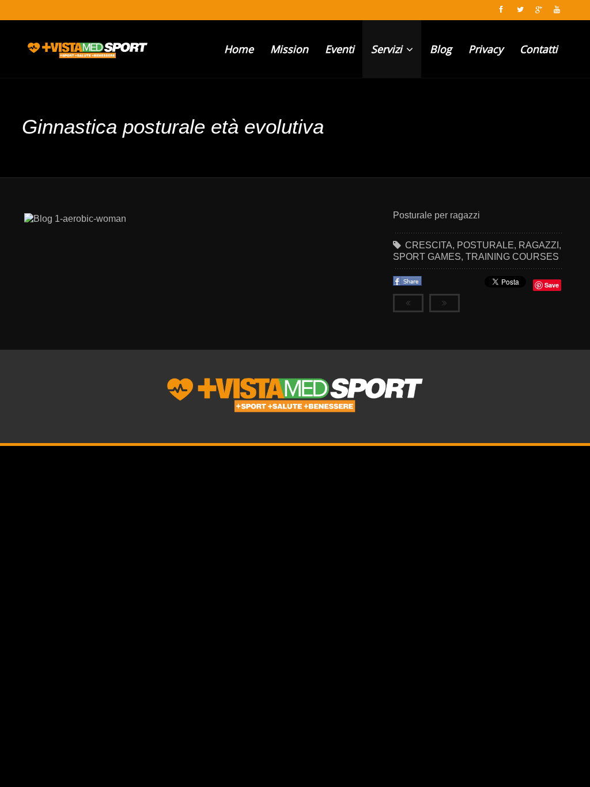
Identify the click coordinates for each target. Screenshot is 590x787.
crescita (428, 245)
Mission (289, 49)
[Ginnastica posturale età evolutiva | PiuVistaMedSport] (87, 49)
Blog (441, 49)
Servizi (388, 49)
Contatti (539, 49)
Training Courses (512, 257)
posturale (485, 245)
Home (239, 49)
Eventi (339, 49)
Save (551, 285)
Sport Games (427, 257)
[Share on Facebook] (408, 284)
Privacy (485, 49)
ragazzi (539, 245)
